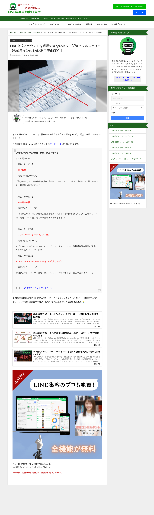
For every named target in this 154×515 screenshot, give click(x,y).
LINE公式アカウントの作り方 (122, 136)
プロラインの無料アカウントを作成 (129, 6)
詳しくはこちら (80, 18)
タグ (113, 112)
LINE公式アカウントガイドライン (37, 288)
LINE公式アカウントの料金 (121, 147)
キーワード (115, 94)
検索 (128, 118)
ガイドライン (56, 144)
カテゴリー (115, 103)
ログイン (139, 12)
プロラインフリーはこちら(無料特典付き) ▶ (127, 79)
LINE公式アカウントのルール (21, 40)
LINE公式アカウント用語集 (121, 153)
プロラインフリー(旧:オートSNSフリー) (126, 159)
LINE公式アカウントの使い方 (122, 142)
